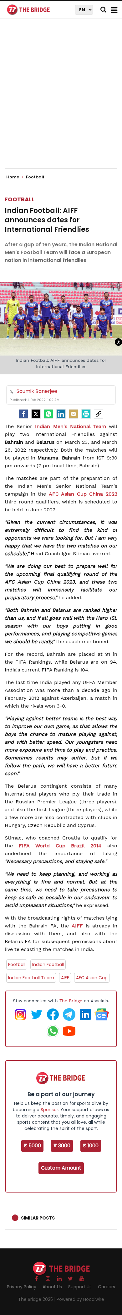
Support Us (80, 1287)
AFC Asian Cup (92, 978)
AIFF (77, 926)
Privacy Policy (21, 1287)
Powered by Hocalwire (80, 1299)
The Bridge (70, 1000)
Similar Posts (38, 1218)
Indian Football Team (31, 978)
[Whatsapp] (48, 414)
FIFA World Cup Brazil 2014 (60, 846)
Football (19, 199)
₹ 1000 (91, 1145)
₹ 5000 (32, 1145)
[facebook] (23, 414)
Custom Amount (61, 1167)
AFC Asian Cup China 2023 (83, 494)
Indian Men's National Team (70, 426)
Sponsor (49, 1109)
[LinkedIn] (61, 414)
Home (13, 177)
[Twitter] (36, 414)
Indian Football (48, 964)
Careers (106, 1287)
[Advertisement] (61, 99)
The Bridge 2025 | (37, 1299)
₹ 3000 (61, 1145)
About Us (52, 1287)
